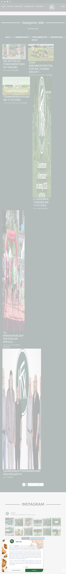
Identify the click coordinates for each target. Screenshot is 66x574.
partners (16, 545)
